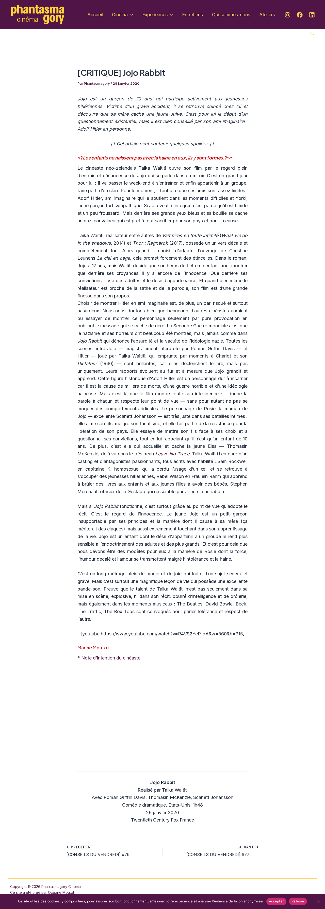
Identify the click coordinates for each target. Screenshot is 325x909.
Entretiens (192, 14)
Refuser (297, 901)
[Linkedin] (312, 15)
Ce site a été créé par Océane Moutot (42, 892)
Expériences (155, 14)
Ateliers (267, 14)
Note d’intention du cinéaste (110, 658)
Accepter (276, 901)
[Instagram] (287, 15)
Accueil (95, 14)
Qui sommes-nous (231, 14)
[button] (312, 33)
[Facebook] (300, 15)
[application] (130, 15)
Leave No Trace (172, 453)
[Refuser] (318, 901)
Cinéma (120, 14)
